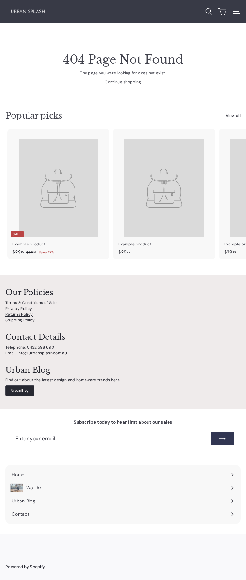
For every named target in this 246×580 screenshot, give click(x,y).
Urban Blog (20, 390)
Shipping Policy (20, 320)
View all (233, 115)
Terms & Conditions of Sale (31, 302)
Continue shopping (123, 82)
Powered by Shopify (25, 566)
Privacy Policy (18, 308)
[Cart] (222, 11)
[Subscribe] (222, 438)
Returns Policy (19, 314)
